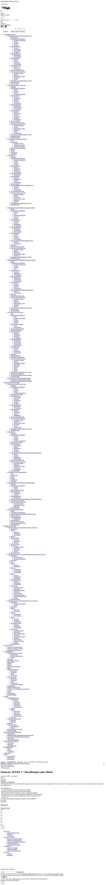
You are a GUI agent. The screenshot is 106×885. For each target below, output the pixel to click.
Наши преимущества (13, 833)
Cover (12, 140)
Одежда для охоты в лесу (14, 650)
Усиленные (17, 63)
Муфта (16, 642)
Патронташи (14, 654)
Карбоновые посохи (13, 660)
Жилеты (13, 149)
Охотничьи (14, 671)
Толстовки (14, 154)
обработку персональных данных (55, 873)
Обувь (9, 748)
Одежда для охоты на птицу (15, 648)
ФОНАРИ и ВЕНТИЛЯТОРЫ (12, 732)
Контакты (10, 855)
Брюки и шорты (15, 538)
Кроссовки (17, 704)
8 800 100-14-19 (14, 1)
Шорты (16, 542)
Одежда (9, 750)
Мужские (13, 722)
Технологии (10, 836)
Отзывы (3, 780)
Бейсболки (17, 252)
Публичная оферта (12, 843)
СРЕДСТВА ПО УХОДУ (11, 741)
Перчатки (16, 77)
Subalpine (13, 86)
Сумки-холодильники (17, 684)
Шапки (16, 74)
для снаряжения (11, 745)
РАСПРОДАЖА (15, 82)
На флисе (16, 52)
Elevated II (13, 157)
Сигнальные (17, 342)
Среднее (16, 43)
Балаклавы (17, 197)
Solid (12, 314)
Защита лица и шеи (19, 76)
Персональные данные (13, 844)
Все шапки (17, 589)
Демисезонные (15, 699)
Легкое (16, 42)
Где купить (7, 753)
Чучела (9, 690)
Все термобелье (18, 557)
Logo (15, 326)
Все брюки (17, 541)
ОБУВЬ (6, 696)
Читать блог (10, 757)
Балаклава (17, 302)
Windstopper (17, 49)
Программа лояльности (13, 850)
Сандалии (10, 723)
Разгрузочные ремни (16, 656)
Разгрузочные (18, 107)
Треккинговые (18, 707)
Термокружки (11, 686)
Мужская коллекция (9, 34)
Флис (12, 562)
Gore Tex (16, 399)
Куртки (13, 151)
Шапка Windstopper (19, 590)
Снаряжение (10, 751)
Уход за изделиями (12, 847)
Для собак (10, 659)
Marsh (12, 209)
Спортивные (17, 327)
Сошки (9, 692)
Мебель (9, 663)
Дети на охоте (14, 83)
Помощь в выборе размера (14, 839)
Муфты (16, 201)
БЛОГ (5, 754)
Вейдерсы (13, 245)
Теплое (16, 45)
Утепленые (17, 230)
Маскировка (10, 662)
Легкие (16, 61)
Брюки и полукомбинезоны (18, 148)
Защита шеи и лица (19, 505)
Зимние (13, 708)
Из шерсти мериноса (20, 40)
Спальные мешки (15, 136)
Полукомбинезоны (16, 65)
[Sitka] (5, 10)
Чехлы (12, 657)
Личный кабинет (5, 24)
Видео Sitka (10, 759)
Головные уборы (18, 73)
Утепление (14, 560)
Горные (16, 701)
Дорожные (14, 672)
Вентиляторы (11, 733)
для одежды (10, 742)
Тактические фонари (13, 739)
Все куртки (17, 535)
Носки (16, 370)
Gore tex (16, 48)
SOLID (13, 511)
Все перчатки (18, 593)
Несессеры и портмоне (13, 666)
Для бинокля (17, 133)
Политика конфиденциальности (16, 841)
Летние (13, 710)
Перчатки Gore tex (19, 595)
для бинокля (17, 469)
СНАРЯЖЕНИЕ (8, 651)
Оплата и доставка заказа (14, 840)
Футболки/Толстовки (17, 394)
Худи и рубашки (15, 121)
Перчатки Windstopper (20, 596)
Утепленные (17, 51)
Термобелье (14, 152)
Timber (12, 261)
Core (15, 213)
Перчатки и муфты (19, 146)
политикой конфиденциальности (30, 873)
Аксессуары (14, 142)
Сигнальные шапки (19, 363)
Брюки (12, 476)
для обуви (10, 744)
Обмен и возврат (12, 849)
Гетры (15, 79)
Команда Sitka (11, 756)
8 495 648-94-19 (5, 1)
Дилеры (9, 853)
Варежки (16, 638)
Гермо (12, 674)
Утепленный (17, 57)
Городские (17, 702)
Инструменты (11, 693)
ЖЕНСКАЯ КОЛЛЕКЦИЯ (11, 382)
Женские (13, 717)
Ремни (16, 367)
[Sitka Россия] (2, 877)
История (9, 834)
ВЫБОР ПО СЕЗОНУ (10, 526)
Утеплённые (17, 584)
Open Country (14, 37)
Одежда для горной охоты (14, 647)
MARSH (13, 484)
